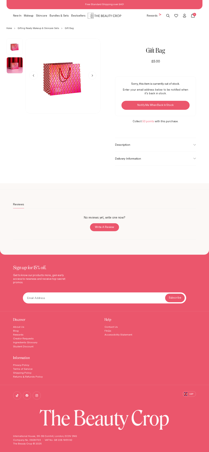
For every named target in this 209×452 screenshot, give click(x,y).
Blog (16, 330)
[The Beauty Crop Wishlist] (176, 15)
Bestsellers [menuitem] (78, 15)
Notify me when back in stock (155, 105)
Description (122, 144)
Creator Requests (23, 338)
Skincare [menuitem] (41, 15)
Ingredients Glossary (25, 342)
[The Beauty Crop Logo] (104, 16)
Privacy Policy (21, 364)
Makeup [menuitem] (29, 15)
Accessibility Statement (118, 334)
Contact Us (111, 326)
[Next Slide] (92, 75)
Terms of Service (22, 368)
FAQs (107, 330)
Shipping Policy (22, 372)
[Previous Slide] (33, 75)
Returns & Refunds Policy (28, 376)
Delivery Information (128, 158)
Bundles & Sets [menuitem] (59, 15)
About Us (18, 326)
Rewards (152, 15)
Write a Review (107, 228)
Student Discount (23, 346)
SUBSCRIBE (175, 298)
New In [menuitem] (17, 15)
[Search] (168, 15)
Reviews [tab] (18, 205)
